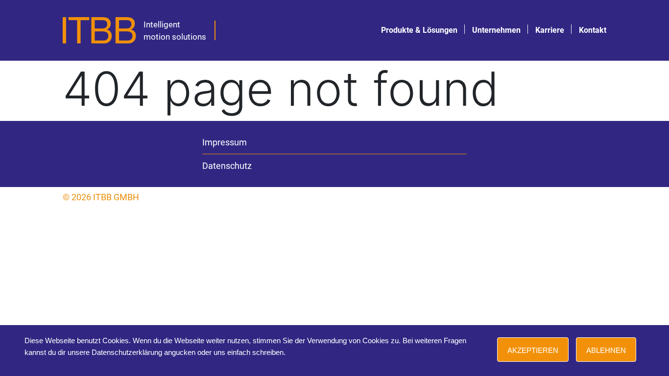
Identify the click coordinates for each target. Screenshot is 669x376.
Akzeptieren (532, 350)
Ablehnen (606, 350)
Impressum (224, 142)
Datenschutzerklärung (127, 352)
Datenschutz (227, 166)
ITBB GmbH (116, 197)
